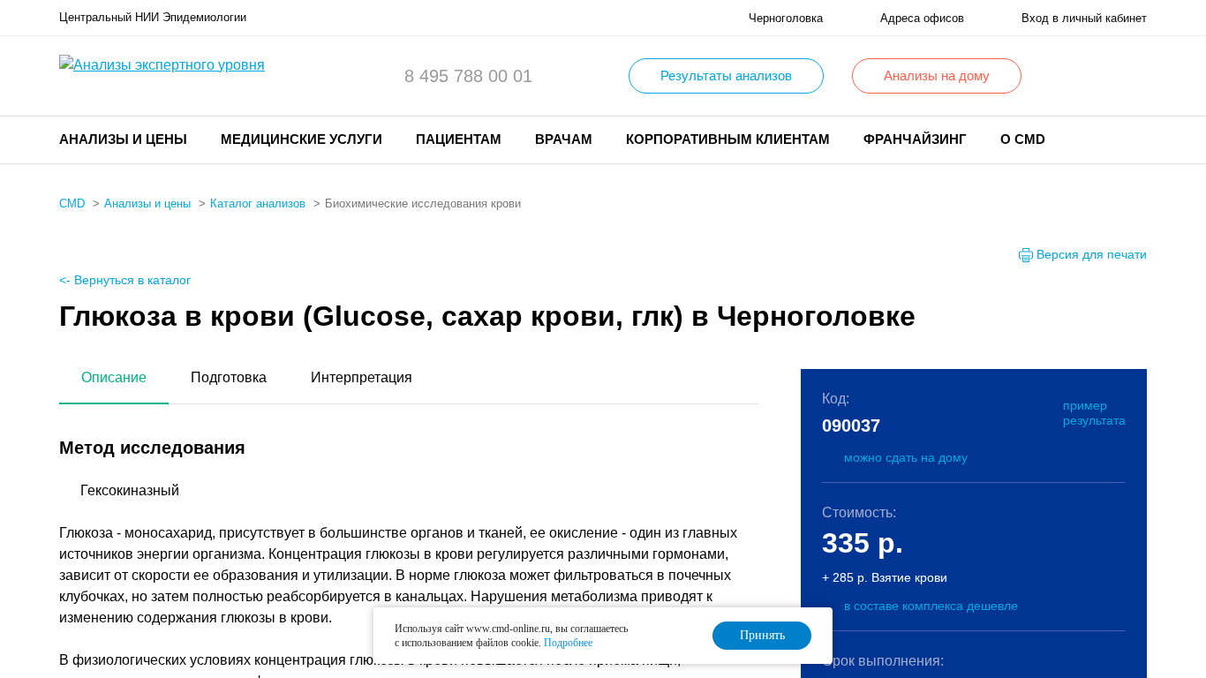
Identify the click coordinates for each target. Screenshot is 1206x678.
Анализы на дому (937, 75)
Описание (114, 377)
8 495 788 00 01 (468, 76)
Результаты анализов (726, 75)
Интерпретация (361, 377)
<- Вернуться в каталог (125, 280)
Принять (762, 635)
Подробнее (568, 643)
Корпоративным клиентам (728, 139)
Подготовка (229, 377)
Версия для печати (1091, 254)
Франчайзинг (915, 139)
